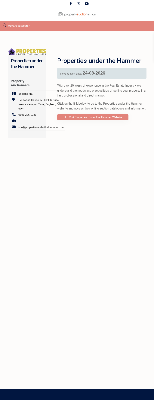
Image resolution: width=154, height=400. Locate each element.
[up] (147, 393)
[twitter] (78, 4)
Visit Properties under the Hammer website (94, 117)
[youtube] (86, 4)
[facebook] (71, 4)
